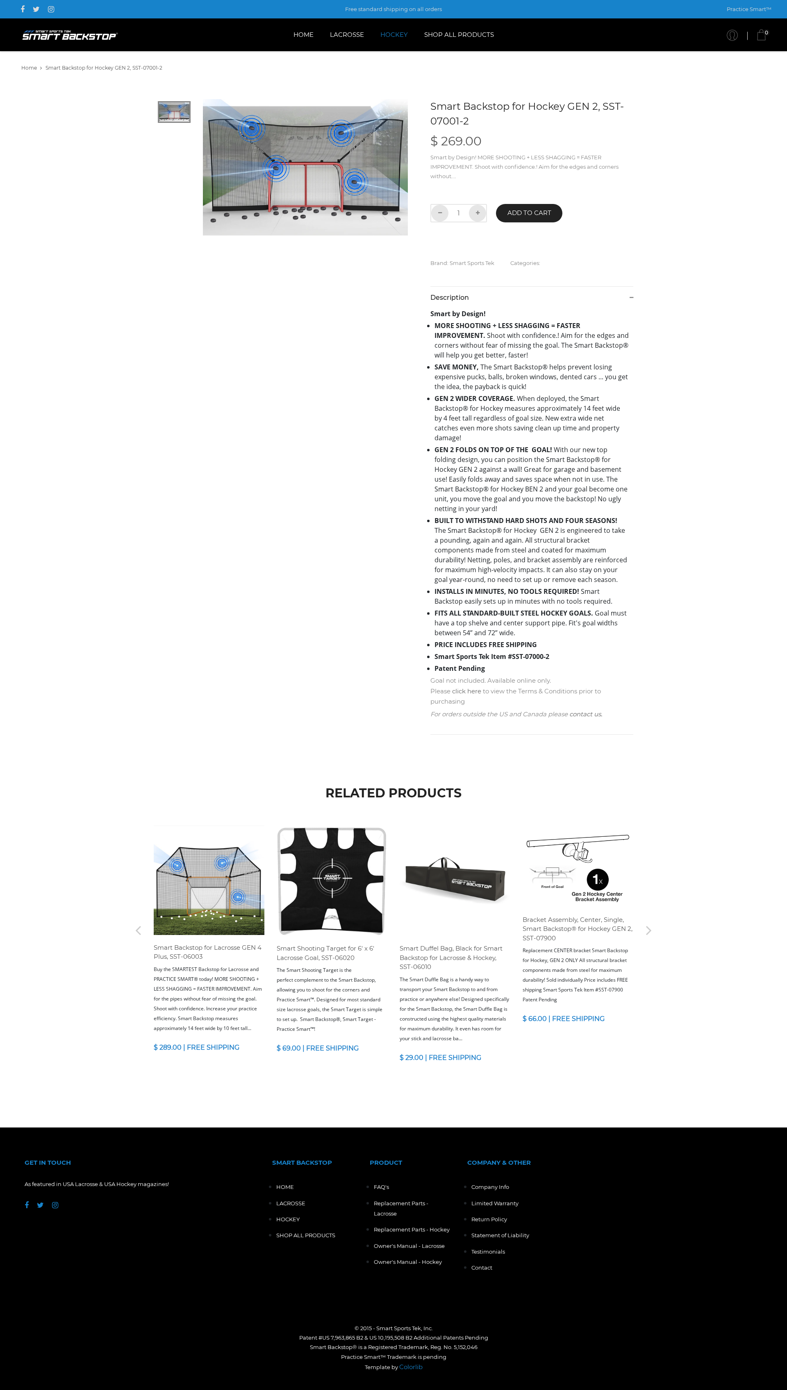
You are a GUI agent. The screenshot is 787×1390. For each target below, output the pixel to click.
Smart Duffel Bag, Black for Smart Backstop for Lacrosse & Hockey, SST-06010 (451, 957)
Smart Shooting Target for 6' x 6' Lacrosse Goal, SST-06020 (325, 953)
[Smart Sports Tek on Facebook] (22, 9)
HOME (303, 34)
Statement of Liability (500, 1235)
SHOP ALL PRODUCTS (459, 34)
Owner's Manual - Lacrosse (409, 1246)
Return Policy (489, 1219)
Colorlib (411, 1367)
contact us (585, 714)
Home (29, 68)
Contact (481, 1267)
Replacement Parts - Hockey (412, 1229)
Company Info (490, 1187)
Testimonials (488, 1251)
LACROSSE (347, 34)
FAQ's (381, 1187)
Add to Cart (529, 213)
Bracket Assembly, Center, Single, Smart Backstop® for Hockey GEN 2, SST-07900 (577, 929)
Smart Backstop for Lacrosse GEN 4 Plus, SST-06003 (208, 952)
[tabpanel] (305, 167)
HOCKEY (394, 34)
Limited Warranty (495, 1203)
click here (466, 691)
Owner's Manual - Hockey (408, 1262)
